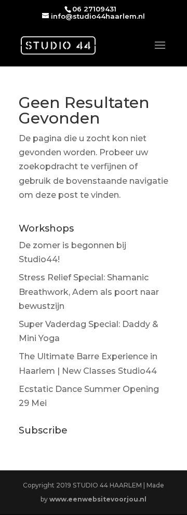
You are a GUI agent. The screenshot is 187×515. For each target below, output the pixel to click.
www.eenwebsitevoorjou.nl (97, 499)
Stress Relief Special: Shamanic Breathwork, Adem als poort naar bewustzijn (89, 291)
